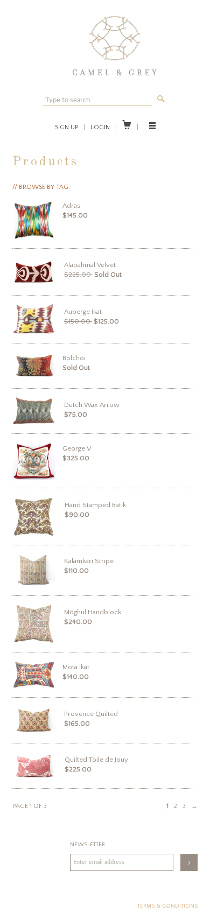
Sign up (66, 127)
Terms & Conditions (167, 906)
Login (100, 127)
